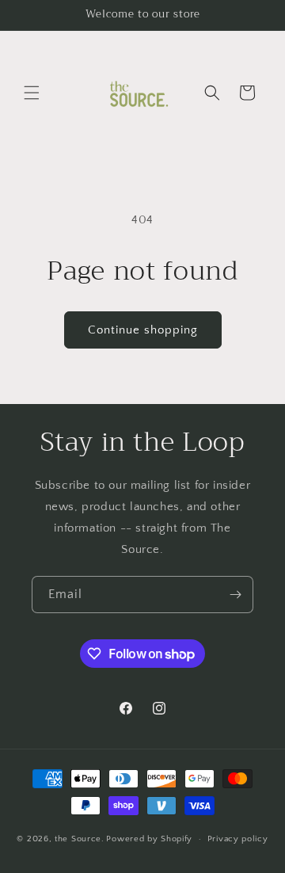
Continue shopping (143, 330)
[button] (31, 92)
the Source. (79, 839)
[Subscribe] (235, 594)
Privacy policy (237, 839)
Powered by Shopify (149, 839)
